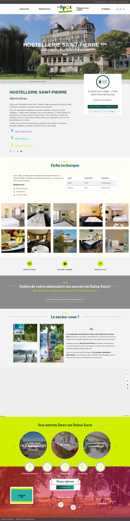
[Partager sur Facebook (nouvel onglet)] (10, 152)
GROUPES (112, 2)
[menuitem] (24, 9)
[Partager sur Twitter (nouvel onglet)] (14, 152)
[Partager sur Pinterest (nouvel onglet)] (18, 152)
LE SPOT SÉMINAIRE (100, 2)
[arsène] (21, 495)
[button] (120, 9)
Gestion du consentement (25, 519)
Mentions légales (7, 519)
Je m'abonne (65, 487)
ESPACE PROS (124, 2)
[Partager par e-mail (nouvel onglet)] (21, 152)
